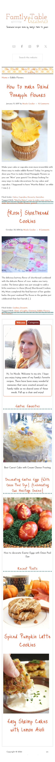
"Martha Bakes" (20, 200)
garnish (34, 203)
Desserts (31, 197)
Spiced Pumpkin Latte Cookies (27, 640)
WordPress (32, 755)
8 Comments (44, 230)
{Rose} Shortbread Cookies (27, 216)
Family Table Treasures (27, 21)
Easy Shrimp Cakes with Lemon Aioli (27, 725)
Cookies (16, 308)
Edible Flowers (24, 203)
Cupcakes (23, 197)
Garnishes (40, 197)
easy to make (34, 200)
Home (4, 78)
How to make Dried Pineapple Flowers (27, 90)
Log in (41, 755)
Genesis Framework (19, 755)
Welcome (20, 323)
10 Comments (43, 104)
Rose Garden (7, 314)
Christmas (32, 311)
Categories (33, 322)
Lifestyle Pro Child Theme (34, 752)
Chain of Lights (21, 311)
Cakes (15, 197)
